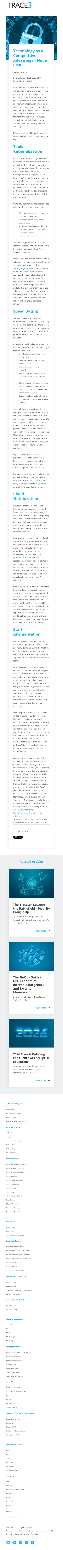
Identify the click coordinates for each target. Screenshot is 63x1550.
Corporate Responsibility (15, 1490)
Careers (9, 1486)
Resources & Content (14, 1444)
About (8, 1482)
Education (9, 1395)
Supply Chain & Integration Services (20, 1413)
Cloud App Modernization (15, 1172)
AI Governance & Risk (13, 1113)
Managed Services (13, 1346)
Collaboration (11, 1305)
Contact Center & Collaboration (19, 1300)
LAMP (8, 1333)
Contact (9, 1511)
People (8, 1493)
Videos (8, 1458)
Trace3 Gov (10, 1382)
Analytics (9, 1137)
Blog (7, 1454)
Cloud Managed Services (14, 1356)
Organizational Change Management (19, 1290)
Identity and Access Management (18, 1255)
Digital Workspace (12, 1204)
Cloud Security (11, 1192)
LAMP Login (10, 1341)
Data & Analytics (13, 1127)
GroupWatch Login (12, 1368)
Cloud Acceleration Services (16, 1164)
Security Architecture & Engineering (18, 1259)
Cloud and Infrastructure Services (18, 1352)
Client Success (11, 1329)
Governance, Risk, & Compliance (17, 1251)
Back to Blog (23, 831)
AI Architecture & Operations (16, 1121)
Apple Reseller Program (14, 1376)
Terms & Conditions (21, 1531)
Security (23, 819)
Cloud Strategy (11, 1282)
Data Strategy (11, 1149)
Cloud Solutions (12, 1158)
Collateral (9, 1466)
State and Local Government (16, 1391)
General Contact (12, 1517)
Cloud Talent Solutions (14, 1196)
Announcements (12, 1470)
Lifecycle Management (15, 1319)
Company (10, 1476)
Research (9, 1231)
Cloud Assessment (12, 1176)
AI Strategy (10, 1109)
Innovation (18, 822)
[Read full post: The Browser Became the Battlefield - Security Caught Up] (31, 883)
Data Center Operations (14, 1360)
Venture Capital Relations (15, 1235)
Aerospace (10, 1403)
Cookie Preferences (43, 1531)
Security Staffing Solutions (15, 1270)
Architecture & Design (14, 1141)
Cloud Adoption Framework (15, 1168)
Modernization (11, 1153)
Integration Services (13, 1419)
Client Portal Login (12, 1372)
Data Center (10, 1200)
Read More (41, 930)
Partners (9, 1505)
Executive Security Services (15, 1247)
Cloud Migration (11, 1188)
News (8, 1450)
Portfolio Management (14, 1294)
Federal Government (13, 1387)
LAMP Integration (12, 1337)
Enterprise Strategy (13, 1208)
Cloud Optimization (37, 819)
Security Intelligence (13, 1266)
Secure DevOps (11, 1262)
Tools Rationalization (36, 822)
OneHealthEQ (11, 1364)
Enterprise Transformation (15, 1212)
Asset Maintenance (13, 1325)
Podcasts (9, 1462)
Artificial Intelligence (14, 1104)
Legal (32, 1531)
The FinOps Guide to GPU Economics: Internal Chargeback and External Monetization (28, 984)
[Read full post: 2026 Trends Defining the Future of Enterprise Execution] (31, 1033)
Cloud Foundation (12, 1184)
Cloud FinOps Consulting (14, 1180)
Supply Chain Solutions (14, 1435)
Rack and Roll (11, 1427)
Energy (8, 1399)
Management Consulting (16, 1276)
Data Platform (11, 1145)
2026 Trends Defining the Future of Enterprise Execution (31, 1058)
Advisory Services (12, 1227)
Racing (8, 1497)
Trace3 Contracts (12, 1407)
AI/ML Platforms (11, 1133)
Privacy (9, 1531)
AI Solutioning (11, 1117)
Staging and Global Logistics (16, 1431)
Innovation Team (36, 480)
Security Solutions (13, 1241)
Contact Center (11, 1309)
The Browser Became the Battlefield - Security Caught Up (31, 908)
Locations (9, 1501)
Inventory (9, 1423)
